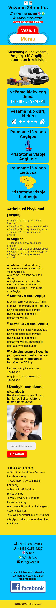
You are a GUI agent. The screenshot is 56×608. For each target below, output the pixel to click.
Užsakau (17, 454)
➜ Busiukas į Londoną (20, 467)
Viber (29, 553)
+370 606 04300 (25, 14)
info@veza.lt (29, 562)
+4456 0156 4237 (29, 18)
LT (31, 3)
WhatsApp (29, 557)
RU (26, 3)
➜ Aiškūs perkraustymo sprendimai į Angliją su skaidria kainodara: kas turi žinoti (28, 519)
